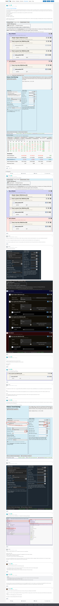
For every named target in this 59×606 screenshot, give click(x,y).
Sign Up (48, 1)
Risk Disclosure (30, 604)
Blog (33, 1)
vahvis (9, 246)
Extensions (21, 1)
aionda (9, 5)
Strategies (17, 1)
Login (44, 1)
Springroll (9, 563)
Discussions (26, 1)
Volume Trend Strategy (11, 8)
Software (13, 1)
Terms (26, 604)
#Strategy (7, 166)
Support (30, 1)
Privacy (35, 604)
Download (52, 1)
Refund (39, 604)
